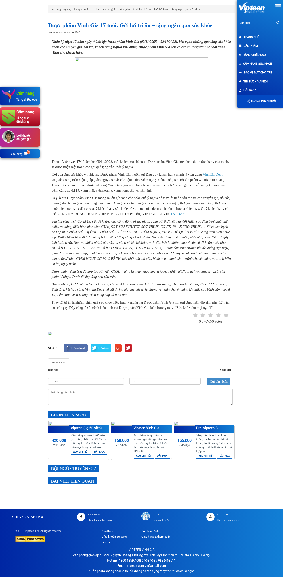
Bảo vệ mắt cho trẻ (258, 72)
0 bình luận (225, 369)
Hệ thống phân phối (261, 101)
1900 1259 (126, 560)
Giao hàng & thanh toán (156, 536)
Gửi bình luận (219, 381)
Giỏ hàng (20, 154)
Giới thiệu (107, 531)
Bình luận (53, 369)
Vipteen (29, 531)
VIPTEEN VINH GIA (142, 550)
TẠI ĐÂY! (178, 214)
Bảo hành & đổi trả (153, 531)
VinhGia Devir (213, 174)
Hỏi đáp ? (249, 90)
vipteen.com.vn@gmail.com (146, 565)
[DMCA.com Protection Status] (30, 539)
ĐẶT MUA (99, 451)
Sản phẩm (251, 46)
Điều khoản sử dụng (114, 536)
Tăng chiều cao (254, 54)
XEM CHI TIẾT (81, 451)
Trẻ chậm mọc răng (101, 9)
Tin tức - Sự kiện (255, 81)
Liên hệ (106, 542)
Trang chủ (251, 37)
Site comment (59, 362)
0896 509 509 (145, 560)
